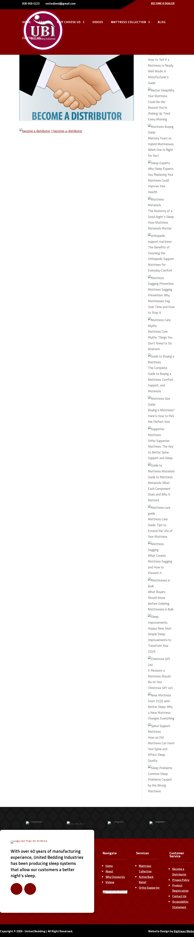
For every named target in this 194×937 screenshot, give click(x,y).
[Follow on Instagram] (30, 889)
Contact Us (179, 896)
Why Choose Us (115, 877)
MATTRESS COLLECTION (128, 22)
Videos (110, 882)
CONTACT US (31, 38)
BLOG (162, 22)
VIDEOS (97, 22)
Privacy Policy (180, 880)
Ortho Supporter (149, 888)
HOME (26, 22)
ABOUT (44, 22)
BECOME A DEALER (163, 4)
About (109, 871)
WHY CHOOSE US (69, 22)
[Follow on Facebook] (16, 889)
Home (109, 866)
